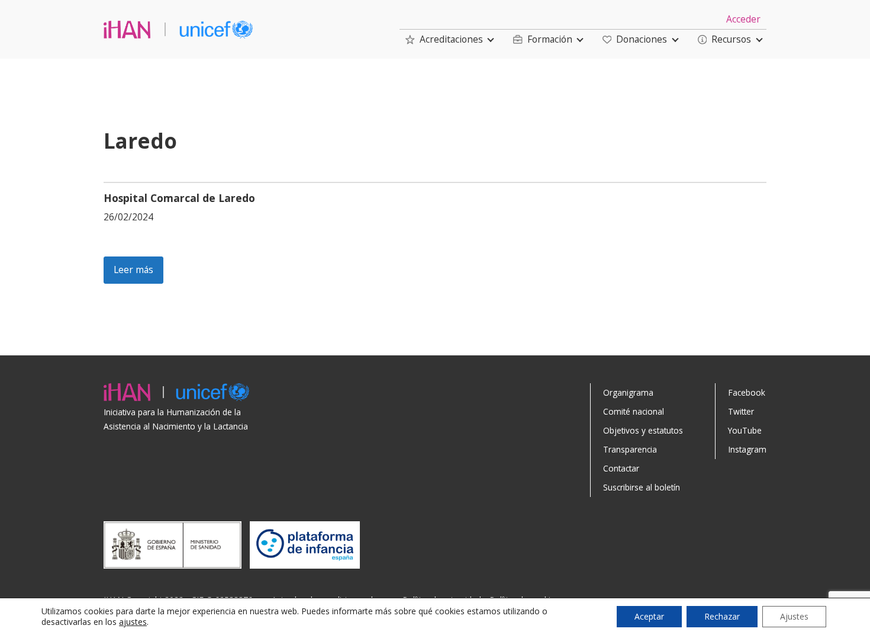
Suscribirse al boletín (641, 487)
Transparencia (630, 449)
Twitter (741, 411)
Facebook (746, 392)
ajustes (133, 622)
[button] (444, 39)
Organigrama (628, 392)
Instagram (747, 449)
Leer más (133, 269)
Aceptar (649, 616)
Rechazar (722, 616)
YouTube (745, 430)
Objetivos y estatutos (643, 430)
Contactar (621, 468)
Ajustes (794, 616)
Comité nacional (633, 411)
